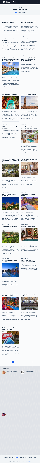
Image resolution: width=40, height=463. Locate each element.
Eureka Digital (28, 461)
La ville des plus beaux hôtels (28, 226)
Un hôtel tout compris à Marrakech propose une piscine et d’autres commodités (10, 59)
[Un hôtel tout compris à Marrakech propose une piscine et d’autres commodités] (10, 68)
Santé (26, 457)
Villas (35, 457)
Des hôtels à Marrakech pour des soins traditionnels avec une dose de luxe (10, 161)
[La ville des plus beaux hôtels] (29, 234)
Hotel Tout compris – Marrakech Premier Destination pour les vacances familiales (29, 59)
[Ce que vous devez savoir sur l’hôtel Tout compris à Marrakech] (29, 102)
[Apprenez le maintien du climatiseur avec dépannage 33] (22, 372)
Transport (30, 457)
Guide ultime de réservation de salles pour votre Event (31, 414)
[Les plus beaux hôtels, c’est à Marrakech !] (10, 236)
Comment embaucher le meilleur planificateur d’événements (13, 414)
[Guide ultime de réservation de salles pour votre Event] (22, 414)
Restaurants (21, 457)
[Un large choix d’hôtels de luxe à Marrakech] (10, 269)
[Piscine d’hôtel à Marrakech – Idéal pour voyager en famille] (10, 102)
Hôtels (16, 457)
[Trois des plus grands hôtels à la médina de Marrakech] (10, 303)
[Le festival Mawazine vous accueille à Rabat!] (4, 372)
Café (10, 457)
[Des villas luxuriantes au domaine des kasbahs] (29, 168)
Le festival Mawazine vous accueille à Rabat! (12, 372)
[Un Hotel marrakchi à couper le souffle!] (29, 303)
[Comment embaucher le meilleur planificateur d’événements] (4, 414)
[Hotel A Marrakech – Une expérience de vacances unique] (29, 136)
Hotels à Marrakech (5, 36)
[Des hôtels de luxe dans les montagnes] (10, 203)
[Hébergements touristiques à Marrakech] (29, 203)
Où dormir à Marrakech (26, 38)
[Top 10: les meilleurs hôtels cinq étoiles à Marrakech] (10, 337)
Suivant (34, 361)
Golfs (13, 457)
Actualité (6, 457)
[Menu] (37, 2)
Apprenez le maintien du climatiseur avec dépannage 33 (32, 372)
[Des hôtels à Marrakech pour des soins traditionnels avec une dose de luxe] (10, 170)
